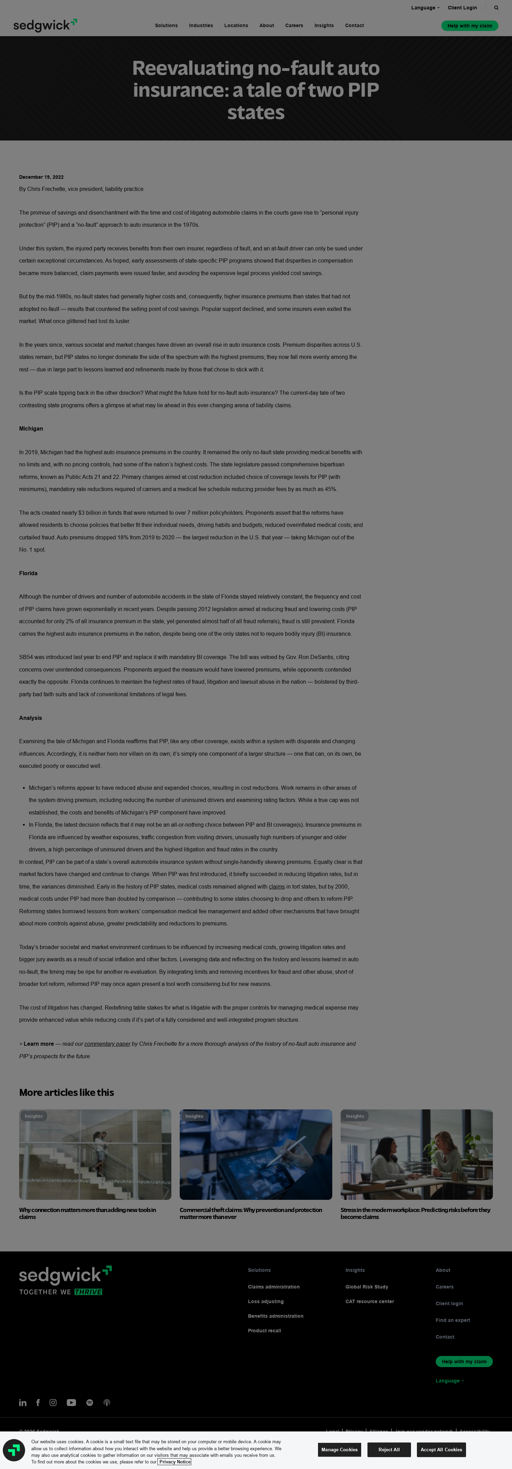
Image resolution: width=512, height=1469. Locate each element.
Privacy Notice (174, 1461)
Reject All (389, 1449)
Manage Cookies (339, 1449)
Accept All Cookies (441, 1449)
